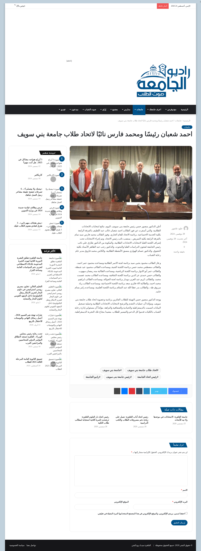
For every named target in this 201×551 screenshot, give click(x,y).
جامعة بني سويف (111, 370)
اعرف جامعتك (155, 109)
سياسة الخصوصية (16, 545)
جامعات (140, 109)
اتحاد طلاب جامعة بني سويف (142, 370)
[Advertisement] (100, 32)
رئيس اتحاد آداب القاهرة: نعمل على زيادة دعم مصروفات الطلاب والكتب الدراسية (132, 420)
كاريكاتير (38, 175)
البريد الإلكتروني (179, 502)
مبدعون (75, 109)
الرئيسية (185, 109)
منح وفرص (171, 109)
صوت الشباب (90, 109)
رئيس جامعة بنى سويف (118, 377)
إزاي (104, 109)
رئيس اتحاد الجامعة (147, 377)
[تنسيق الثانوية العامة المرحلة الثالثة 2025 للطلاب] (53, 364)
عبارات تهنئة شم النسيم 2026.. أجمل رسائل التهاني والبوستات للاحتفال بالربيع (28, 318)
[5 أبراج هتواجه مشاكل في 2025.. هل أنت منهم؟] (53, 164)
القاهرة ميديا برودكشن (141, 545)
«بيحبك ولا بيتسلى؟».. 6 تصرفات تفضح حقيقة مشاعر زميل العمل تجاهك (29, 192)
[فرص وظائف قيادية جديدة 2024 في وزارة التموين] (53, 212)
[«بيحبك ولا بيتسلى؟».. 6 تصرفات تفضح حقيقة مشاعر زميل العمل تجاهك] (53, 195)
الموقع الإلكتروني (121, 502)
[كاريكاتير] (53, 179)
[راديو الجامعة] (163, 80)
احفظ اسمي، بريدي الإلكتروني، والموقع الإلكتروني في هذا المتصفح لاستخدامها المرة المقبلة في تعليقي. (141, 513)
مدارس (127, 109)
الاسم (184, 490)
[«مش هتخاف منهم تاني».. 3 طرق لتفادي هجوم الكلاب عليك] (53, 228)
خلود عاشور (177, 228)
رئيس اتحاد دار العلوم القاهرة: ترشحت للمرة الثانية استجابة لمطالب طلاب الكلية (92, 420)
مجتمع (115, 109)
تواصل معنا (31, 545)
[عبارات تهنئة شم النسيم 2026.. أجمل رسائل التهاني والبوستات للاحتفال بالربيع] (53, 322)
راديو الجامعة (92, 377)
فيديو (63, 109)
